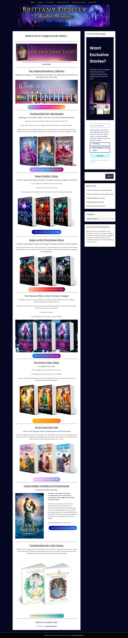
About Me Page (51, 626)
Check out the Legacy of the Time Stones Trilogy (46, 289)
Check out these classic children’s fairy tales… (46, 616)
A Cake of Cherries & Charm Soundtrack (99, 190)
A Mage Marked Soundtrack (95, 202)
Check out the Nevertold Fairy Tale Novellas (46, 169)
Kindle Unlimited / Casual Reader (100, 149)
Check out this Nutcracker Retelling (63, 528)
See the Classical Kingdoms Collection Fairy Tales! (47, 107)
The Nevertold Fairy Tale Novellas (46, 113)
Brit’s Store (92, 2)
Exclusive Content (63, 2)
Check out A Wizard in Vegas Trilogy (46, 356)
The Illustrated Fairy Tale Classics (47, 545)
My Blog (40, 2)
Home (33, 2)
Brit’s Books (50, 2)
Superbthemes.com (78, 635)
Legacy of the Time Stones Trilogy (46, 240)
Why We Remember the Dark (95, 206)
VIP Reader (95, 144)
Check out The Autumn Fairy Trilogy (46, 421)
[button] (100, 99)
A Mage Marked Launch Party (95, 198)
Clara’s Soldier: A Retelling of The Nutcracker (46, 486)
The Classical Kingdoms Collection (46, 71)
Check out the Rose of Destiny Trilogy (46, 232)
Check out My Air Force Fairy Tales (46, 479)
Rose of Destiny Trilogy (46, 176)
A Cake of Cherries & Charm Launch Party (99, 194)
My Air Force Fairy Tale (46, 427)
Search (109, 176)
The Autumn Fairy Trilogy (46, 362)
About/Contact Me (79, 2)
